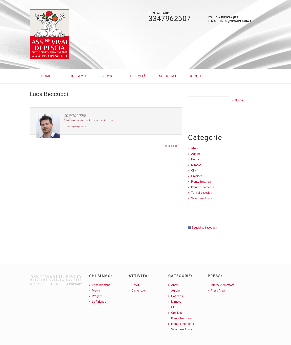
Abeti (194, 148)
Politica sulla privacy (62, 284)
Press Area (218, 290)
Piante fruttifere (201, 181)
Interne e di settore (222, 285)
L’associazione (101, 285)
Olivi (193, 170)
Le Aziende (99, 301)
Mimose (196, 165)
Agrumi (196, 153)
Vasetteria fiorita (201, 198)
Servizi (136, 285)
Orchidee (197, 176)
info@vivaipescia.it (236, 21)
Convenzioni (139, 290)
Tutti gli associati (201, 192)
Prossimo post (171, 146)
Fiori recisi (197, 159)
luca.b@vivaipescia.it (76, 126)
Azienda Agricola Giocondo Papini (88, 119)
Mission (97, 290)
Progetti (97, 296)
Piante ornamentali (203, 187)
